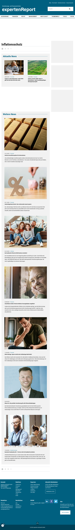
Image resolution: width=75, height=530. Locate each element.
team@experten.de (8, 506)
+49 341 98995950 (6, 488)
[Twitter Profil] (55, 501)
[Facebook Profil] (51, 501)
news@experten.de (5, 509)
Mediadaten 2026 (50, 491)
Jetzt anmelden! (65, 512)
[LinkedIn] (47, 501)
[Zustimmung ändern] (3, 525)
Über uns (3, 503)
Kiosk (33, 504)
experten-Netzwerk (5, 504)
